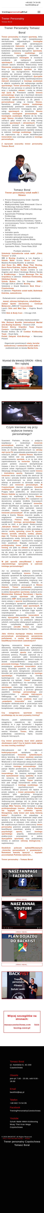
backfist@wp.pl (32, 5)
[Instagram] (13, 4)
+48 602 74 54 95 (33, 2)
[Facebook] (2, 4)
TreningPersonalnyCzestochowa (25, 1111)
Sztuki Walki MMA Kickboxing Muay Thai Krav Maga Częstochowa (24, 1124)
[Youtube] (10, 4)
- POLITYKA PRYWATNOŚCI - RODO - (16, 1138)
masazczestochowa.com (17, 1025)
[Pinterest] (6, 4)
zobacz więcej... (22, 899)
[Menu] (39, 12)
